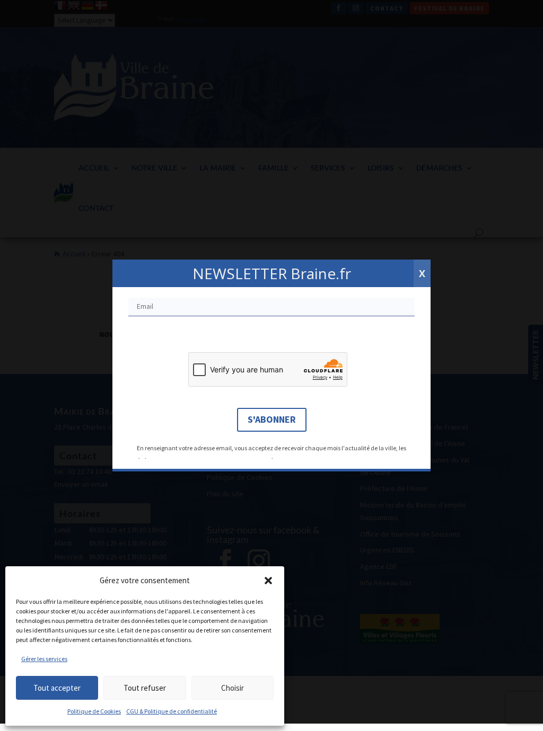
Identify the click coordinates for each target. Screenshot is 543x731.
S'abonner (272, 419)
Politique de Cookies (94, 711)
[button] (268, 580)
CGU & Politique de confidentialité (171, 711)
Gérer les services (44, 659)
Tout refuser (145, 688)
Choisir (232, 688)
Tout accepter (57, 688)
